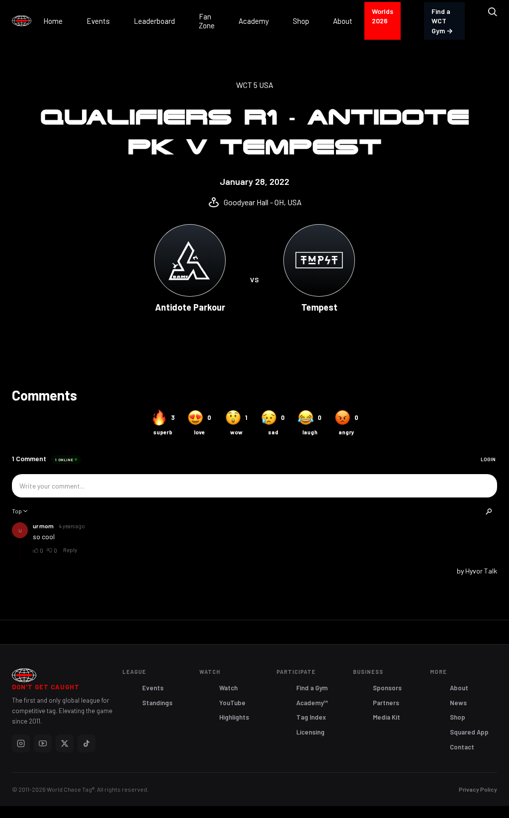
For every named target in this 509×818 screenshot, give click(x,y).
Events (153, 688)
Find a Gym (312, 688)
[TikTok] (86, 743)
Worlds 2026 (382, 16)
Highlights (234, 717)
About (459, 688)
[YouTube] (43, 743)
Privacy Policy (478, 789)
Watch (228, 688)
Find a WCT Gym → (442, 21)
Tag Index (311, 717)
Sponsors (387, 688)
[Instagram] (21, 743)
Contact (462, 747)
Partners (386, 703)
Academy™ (312, 703)
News (458, 703)
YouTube (232, 703)
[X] (65, 743)
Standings (157, 703)
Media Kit (386, 717)
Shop (457, 717)
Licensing (310, 732)
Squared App (469, 732)
